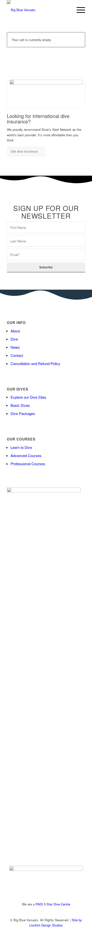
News (15, 347)
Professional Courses (28, 463)
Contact (17, 355)
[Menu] (78, 10)
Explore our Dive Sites (28, 397)
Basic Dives (20, 405)
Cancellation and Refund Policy (35, 363)
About (15, 330)
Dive (14, 339)
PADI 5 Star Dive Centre (53, 904)
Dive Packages (23, 413)
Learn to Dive (21, 447)
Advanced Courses (26, 455)
